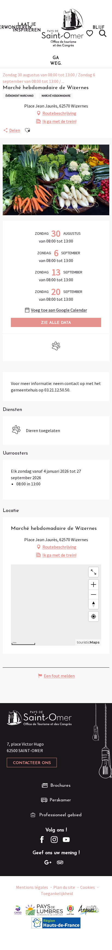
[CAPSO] (18, 909)
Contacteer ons (32, 763)
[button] (102, 33)
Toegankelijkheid (57, 893)
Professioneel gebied (60, 815)
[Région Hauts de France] (56, 922)
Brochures (60, 785)
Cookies (87, 887)
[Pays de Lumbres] (44, 909)
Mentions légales (32, 887)
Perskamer (60, 800)
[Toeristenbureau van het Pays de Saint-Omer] (63, 27)
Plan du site (64, 887)
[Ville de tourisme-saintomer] (70, 909)
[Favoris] (90, 33)
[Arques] (88, 909)
